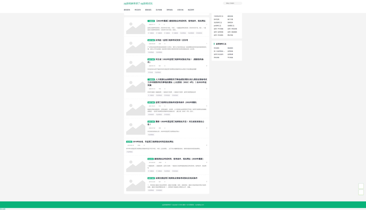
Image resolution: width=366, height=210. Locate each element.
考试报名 (167, 95)
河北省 (151, 72)
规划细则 (230, 48)
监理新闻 (191, 33)
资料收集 (170, 10)
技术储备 (159, 10)
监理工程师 (151, 40)
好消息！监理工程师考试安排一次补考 (172, 40)
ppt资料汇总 (217, 25)
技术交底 (216, 19)
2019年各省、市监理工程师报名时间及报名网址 (153, 141)
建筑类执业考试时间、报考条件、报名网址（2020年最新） (179, 158)
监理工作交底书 (218, 54)
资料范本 (230, 22)
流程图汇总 (231, 25)
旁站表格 (216, 57)
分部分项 (180, 10)
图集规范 (148, 10)
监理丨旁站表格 (232, 29)
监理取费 (230, 54)
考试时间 (199, 33)
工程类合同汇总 (218, 16)
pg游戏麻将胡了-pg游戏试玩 (138, 3)
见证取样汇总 (218, 22)
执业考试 (129, 142)
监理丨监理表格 (218, 32)
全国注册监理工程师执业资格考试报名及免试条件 (176, 178)
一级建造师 (151, 21)
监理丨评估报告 (218, 35)
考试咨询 (138, 10)
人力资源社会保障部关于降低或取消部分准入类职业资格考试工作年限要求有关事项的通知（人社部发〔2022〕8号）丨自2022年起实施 (177, 82)
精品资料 (191, 10)
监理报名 (183, 33)
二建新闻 (175, 33)
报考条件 (151, 114)
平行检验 (230, 57)
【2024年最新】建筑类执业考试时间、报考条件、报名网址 (180, 20)
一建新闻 (159, 33)
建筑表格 (230, 16)
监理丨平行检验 (218, 29)
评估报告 (216, 48)
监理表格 (230, 51)
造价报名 (175, 95)
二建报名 (167, 33)
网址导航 (230, 35)
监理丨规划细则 (232, 32)
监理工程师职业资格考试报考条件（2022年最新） (177, 102)
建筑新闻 (127, 10)
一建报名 (151, 33)
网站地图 (2, 209)
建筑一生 (185, 205)
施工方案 (230, 19)
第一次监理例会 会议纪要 (220, 51)
